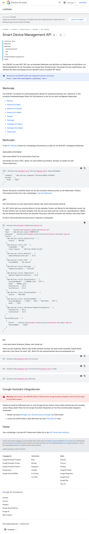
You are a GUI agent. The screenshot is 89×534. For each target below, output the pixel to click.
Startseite (6, 29)
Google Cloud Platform (10, 508)
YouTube (34, 477)
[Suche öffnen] (60, 2)
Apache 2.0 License (14, 443)
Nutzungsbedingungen (10, 524)
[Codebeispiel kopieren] (84, 168)
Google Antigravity (66, 473)
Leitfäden (7, 9)
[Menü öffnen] (3, 2)
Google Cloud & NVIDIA (10, 473)
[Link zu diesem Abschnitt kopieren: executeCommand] (23, 152)
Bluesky (34, 463)
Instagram (34, 466)
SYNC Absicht (51, 419)
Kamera (10, 101)
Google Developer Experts (11, 466)
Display (10, 116)
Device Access (19, 2)
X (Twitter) (35, 473)
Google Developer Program (12, 460)
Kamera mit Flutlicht (14, 109)
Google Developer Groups (11, 463)
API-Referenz (12, 146)
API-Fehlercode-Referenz (59, 432)
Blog (32, 460)
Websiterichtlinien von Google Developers (65, 443)
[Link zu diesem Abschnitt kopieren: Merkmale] (16, 88)
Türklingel (10, 120)
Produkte (14, 29)
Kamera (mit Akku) (14, 105)
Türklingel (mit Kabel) (15, 128)
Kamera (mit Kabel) (14, 112)
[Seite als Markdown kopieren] (61, 35)
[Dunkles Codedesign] (81, 168)
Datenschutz (24, 524)
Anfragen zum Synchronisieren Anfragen (36, 415)
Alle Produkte (7, 515)
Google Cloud (64, 477)
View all (62, 484)
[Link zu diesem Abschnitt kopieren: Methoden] (17, 140)
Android (63, 460)
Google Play (64, 480)
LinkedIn (34, 470)
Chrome (63, 463)
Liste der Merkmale (44, 193)
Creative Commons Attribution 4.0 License (59, 441)
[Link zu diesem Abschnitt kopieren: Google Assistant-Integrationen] (42, 389)
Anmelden (82, 2)
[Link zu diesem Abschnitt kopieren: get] (8, 199)
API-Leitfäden (45, 29)
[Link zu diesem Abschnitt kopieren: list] (7, 340)
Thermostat (11, 132)
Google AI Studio (66, 470)
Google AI (6, 511)
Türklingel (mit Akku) (14, 124)
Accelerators (7, 470)
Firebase (63, 466)
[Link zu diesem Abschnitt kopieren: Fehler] (12, 427)
